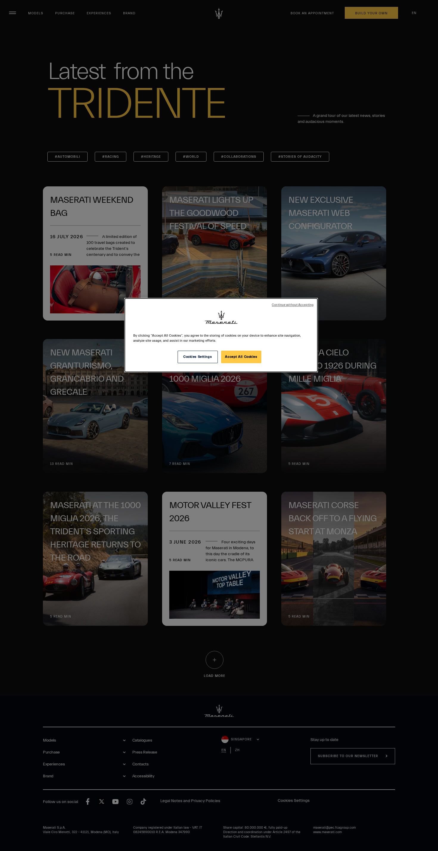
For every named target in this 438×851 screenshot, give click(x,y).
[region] (221, 335)
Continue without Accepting (292, 305)
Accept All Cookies (241, 357)
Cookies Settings (197, 357)
